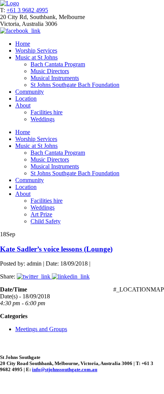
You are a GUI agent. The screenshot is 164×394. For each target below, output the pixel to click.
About (23, 105)
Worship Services (36, 50)
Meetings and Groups (41, 329)
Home (22, 43)
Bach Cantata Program (58, 64)
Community (29, 91)
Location (26, 98)
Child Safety (46, 221)
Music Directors (50, 71)
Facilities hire (47, 112)
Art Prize (41, 214)
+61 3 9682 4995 (27, 10)
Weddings (43, 119)
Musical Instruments (55, 78)
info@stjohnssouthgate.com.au (64, 369)
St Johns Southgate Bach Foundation (75, 85)
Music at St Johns (36, 57)
